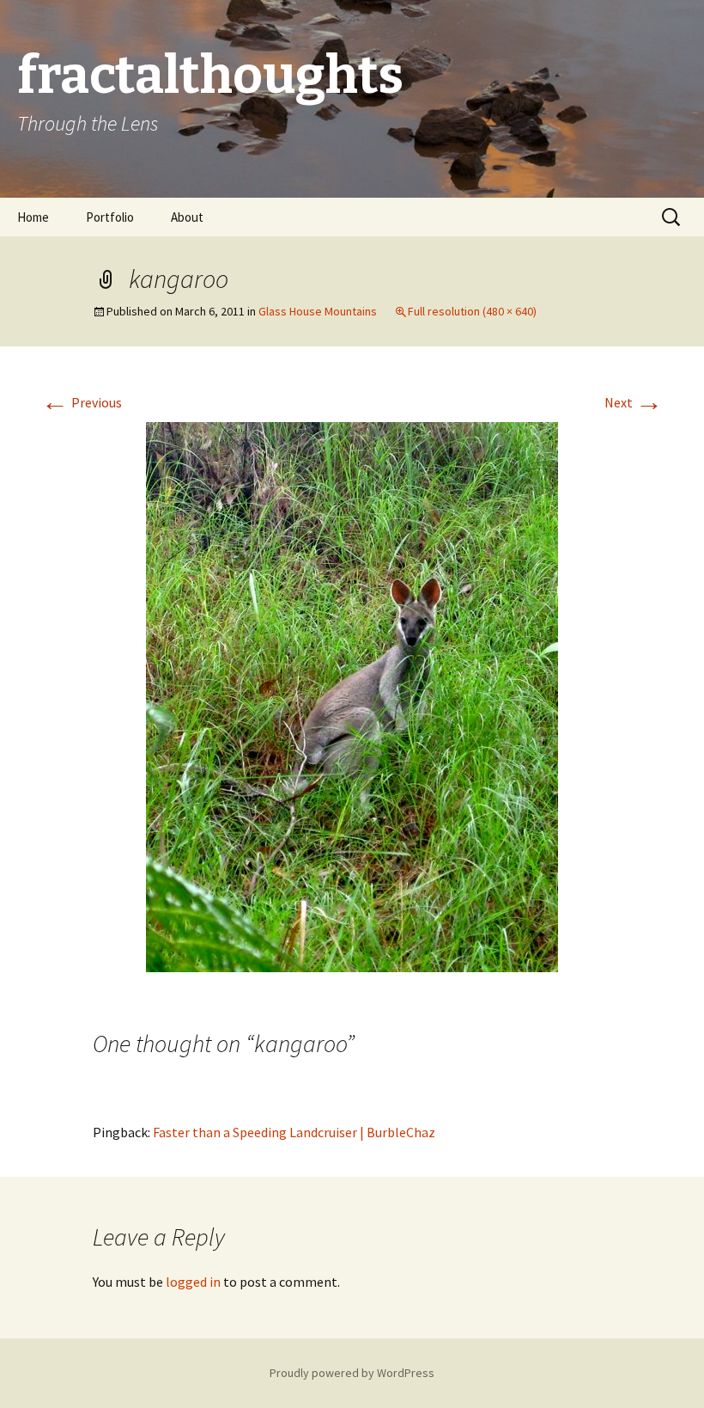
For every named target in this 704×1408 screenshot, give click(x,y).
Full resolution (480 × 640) (472, 311)
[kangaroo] (352, 695)
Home (33, 217)
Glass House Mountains (317, 311)
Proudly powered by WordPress (352, 1372)
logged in (193, 1281)
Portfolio (110, 217)
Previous (81, 402)
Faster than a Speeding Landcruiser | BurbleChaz (294, 1132)
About (187, 217)
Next (633, 402)
